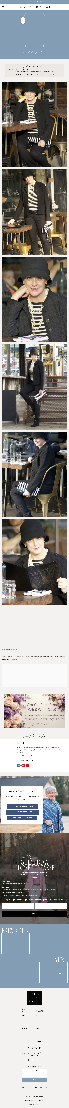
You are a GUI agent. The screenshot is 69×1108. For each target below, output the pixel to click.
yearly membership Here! (22, 818)
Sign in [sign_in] (39, 1)
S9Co (34, 1104)
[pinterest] (31, 1087)
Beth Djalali (21, 743)
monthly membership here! (22, 806)
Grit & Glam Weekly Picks (54, 899)
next (61, 961)
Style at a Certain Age (33, 52)
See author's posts (27, 760)
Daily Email (19, 899)
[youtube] (36, 1087)
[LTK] (41, 1087)
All (10, 899)
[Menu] (3, 6)
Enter (33, 913)
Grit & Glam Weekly (34, 899)
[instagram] (23, 1087)
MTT (38, 1104)
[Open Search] (64, 2)
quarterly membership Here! (22, 812)
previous (14, 932)
